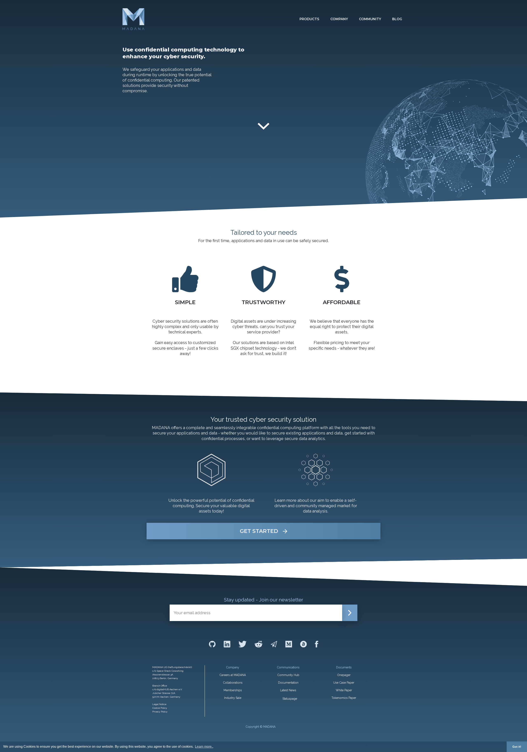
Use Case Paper (343, 682)
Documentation (288, 682)
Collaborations (233, 682)
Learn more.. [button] (204, 746)
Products (309, 19)
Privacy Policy (160, 711)
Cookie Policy (159, 707)
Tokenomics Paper (343, 697)
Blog (397, 19)
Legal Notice (159, 704)
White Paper (344, 690)
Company (339, 19)
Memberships (233, 690)
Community (370, 19)
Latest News (288, 690)
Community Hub (288, 675)
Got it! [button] (516, 746)
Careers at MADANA (232, 675)
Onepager (344, 675)
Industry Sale (232, 697)
